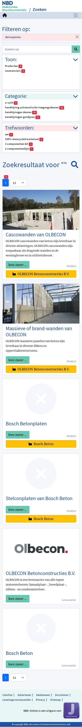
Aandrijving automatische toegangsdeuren (34, 107)
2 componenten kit (18, 144)
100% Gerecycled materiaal (23, 139)
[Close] (77, 37)
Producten (13, 66)
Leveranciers (14, 71)
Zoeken (39, 9)
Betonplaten (13, 37)
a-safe (10, 102)
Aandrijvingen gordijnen (22, 117)
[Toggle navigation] (76, 15)
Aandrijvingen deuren (20, 112)
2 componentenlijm (18, 148)
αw (8, 134)
